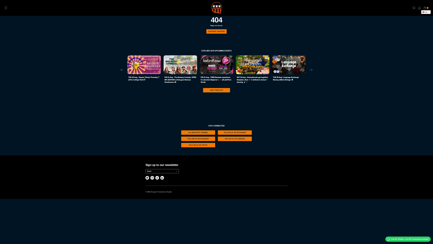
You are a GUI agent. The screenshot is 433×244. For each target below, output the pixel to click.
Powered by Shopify (165, 192)
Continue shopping (216, 31)
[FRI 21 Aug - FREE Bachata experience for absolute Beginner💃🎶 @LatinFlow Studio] (216, 64)
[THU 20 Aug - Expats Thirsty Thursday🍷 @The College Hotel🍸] (144, 64)
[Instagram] (152, 178)
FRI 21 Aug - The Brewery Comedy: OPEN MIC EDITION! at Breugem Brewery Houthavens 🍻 (180, 79)
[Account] (419, 8)
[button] (122, 70)
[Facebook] (147, 178)
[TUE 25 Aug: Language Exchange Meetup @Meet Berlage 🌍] (289, 64)
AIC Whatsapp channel (198, 132)
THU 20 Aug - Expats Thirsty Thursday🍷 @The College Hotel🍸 (144, 78)
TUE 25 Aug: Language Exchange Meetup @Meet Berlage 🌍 (286, 78)
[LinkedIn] (162, 178)
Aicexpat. (154, 192)
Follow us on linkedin (235, 139)
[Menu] (6, 8)
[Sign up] (176, 171)
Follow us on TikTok (198, 145)
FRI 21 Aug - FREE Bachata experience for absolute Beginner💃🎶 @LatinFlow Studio (216, 79)
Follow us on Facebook (198, 139)
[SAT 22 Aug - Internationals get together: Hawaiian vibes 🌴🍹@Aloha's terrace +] (252, 64)
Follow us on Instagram (235, 132)
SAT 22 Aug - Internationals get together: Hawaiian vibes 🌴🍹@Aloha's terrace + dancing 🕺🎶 (252, 79)
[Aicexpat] (216, 7)
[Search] (414, 8)
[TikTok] (157, 178)
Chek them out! (216, 90)
